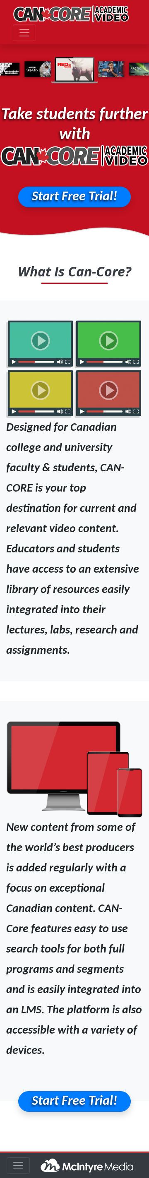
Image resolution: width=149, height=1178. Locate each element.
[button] (74, 197)
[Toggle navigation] (24, 32)
